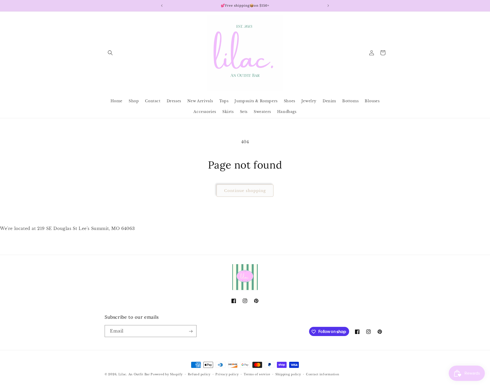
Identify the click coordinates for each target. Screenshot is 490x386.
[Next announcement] (328, 5)
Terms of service (257, 374)
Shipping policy (288, 374)
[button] (110, 52)
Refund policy (199, 374)
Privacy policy (227, 374)
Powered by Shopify (167, 374)
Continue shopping (245, 190)
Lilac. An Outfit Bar (134, 374)
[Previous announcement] (161, 5)
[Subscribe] (190, 331)
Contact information (322, 374)
